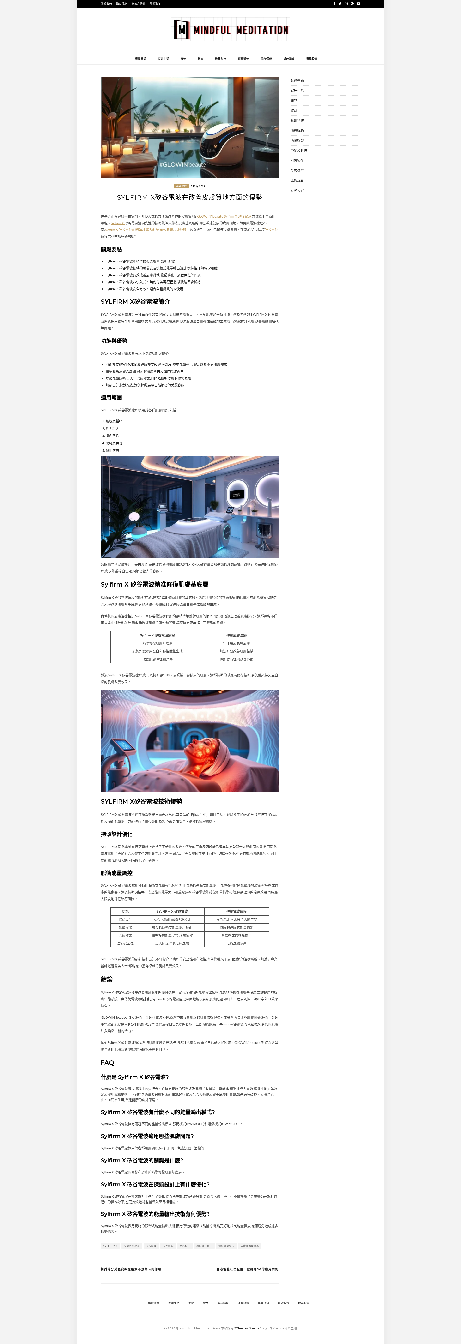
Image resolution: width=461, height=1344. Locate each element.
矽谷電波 (271, 230)
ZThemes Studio (246, 1328)
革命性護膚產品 (250, 1245)
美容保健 (266, 58)
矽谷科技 (151, 1245)
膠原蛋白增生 (204, 1245)
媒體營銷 (140, 58)
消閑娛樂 (297, 140)
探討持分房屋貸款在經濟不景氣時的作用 (131, 1269)
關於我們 (106, 3)
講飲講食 (289, 58)
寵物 (184, 58)
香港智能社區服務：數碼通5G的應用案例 (248, 1269)
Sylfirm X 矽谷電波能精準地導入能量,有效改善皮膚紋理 (146, 230)
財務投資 (312, 58)
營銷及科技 (299, 150)
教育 (201, 58)
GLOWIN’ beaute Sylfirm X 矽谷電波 (223, 216)
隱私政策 (155, 3)
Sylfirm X (118, 223)
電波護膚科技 (226, 1245)
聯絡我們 (121, 3)
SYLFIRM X (110, 1245)
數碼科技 (220, 58)
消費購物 (243, 58)
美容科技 (185, 1245)
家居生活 (163, 58)
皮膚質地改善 (132, 1245)
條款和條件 (139, 3)
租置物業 (297, 160)
